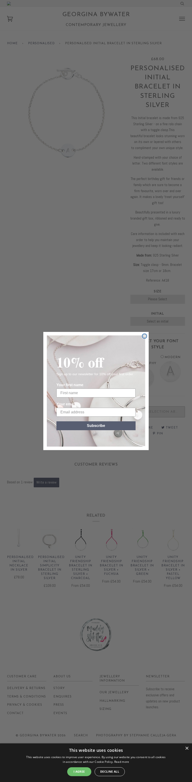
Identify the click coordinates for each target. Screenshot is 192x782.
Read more (121, 762)
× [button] (186, 748)
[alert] (96, 762)
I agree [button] (79, 772)
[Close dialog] (144, 336)
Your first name (69, 385)
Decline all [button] (109, 772)
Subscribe (96, 426)
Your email (65, 404)
